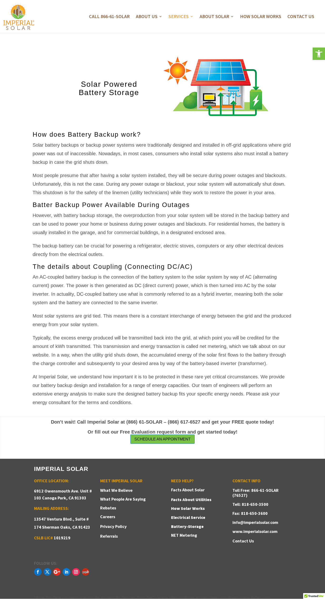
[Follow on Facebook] (38, 572)
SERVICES (178, 17)
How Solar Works (188, 508)
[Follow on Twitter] (47, 572)
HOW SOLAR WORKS (260, 17)
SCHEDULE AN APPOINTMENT (162, 439)
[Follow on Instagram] (76, 572)
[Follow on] (85, 572)
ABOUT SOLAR (214, 17)
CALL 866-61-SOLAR (109, 17)
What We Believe (116, 490)
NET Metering (184, 535)
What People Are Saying (123, 499)
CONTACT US (300, 17)
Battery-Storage (187, 526)
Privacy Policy (113, 526)
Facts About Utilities (191, 499)
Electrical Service (188, 517)
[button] (319, 54)
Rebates (108, 508)
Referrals (109, 536)
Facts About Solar (188, 490)
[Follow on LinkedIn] (66, 572)
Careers (107, 516)
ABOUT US (147, 17)
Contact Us (243, 541)
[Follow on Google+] (57, 572)
